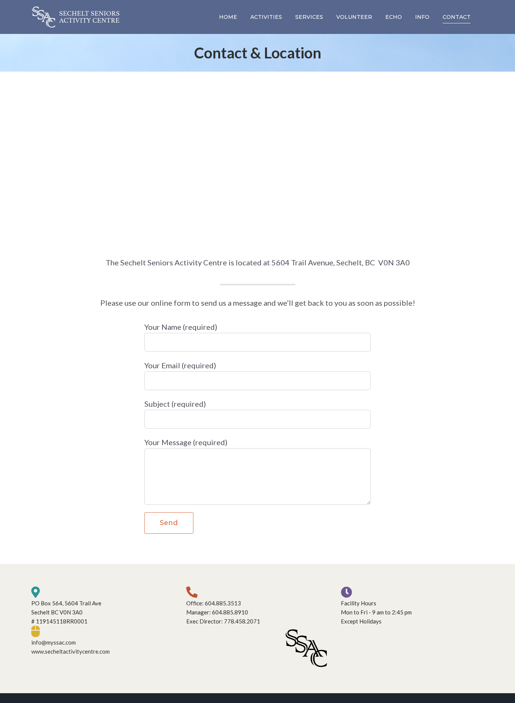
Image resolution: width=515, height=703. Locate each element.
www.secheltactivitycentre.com (70, 651)
